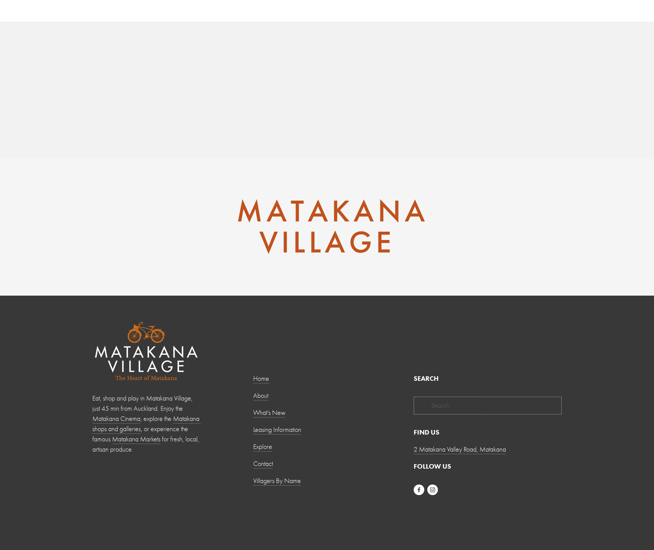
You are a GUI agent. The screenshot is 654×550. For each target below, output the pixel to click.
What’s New (269, 413)
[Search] (153, 10)
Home (261, 379)
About (260, 396)
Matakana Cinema (116, 419)
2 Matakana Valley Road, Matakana (460, 449)
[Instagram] (432, 490)
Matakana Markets (136, 439)
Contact (263, 464)
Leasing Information (277, 430)
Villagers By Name (277, 481)
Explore (262, 447)
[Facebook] (419, 490)
